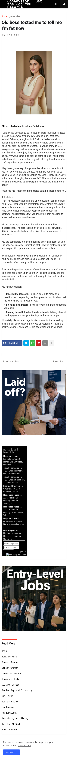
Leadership (8, 707)
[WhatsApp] (32, 343)
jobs (22, 551)
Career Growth (10, 667)
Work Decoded (9, 729)
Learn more (24, 745)
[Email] (45, 343)
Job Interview (10, 701)
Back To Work (9, 656)
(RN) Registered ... (11, 530)
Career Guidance (11, 673)
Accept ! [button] (11, 752)
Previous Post (11, 361)
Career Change (10, 662)
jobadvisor (15, 16)
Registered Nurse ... (12, 494)
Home (4, 16)
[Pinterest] (38, 343)
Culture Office (10, 684)
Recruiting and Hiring (15, 718)
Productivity (9, 712)
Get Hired (7, 695)
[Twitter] (26, 343)
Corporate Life (10, 678)
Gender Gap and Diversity (17, 690)
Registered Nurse (11, 455)
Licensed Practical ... (13, 485)
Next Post (59, 361)
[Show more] (51, 343)
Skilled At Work (11, 723)
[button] (3, 4)
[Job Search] (16, 554)
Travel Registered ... (12, 467)
